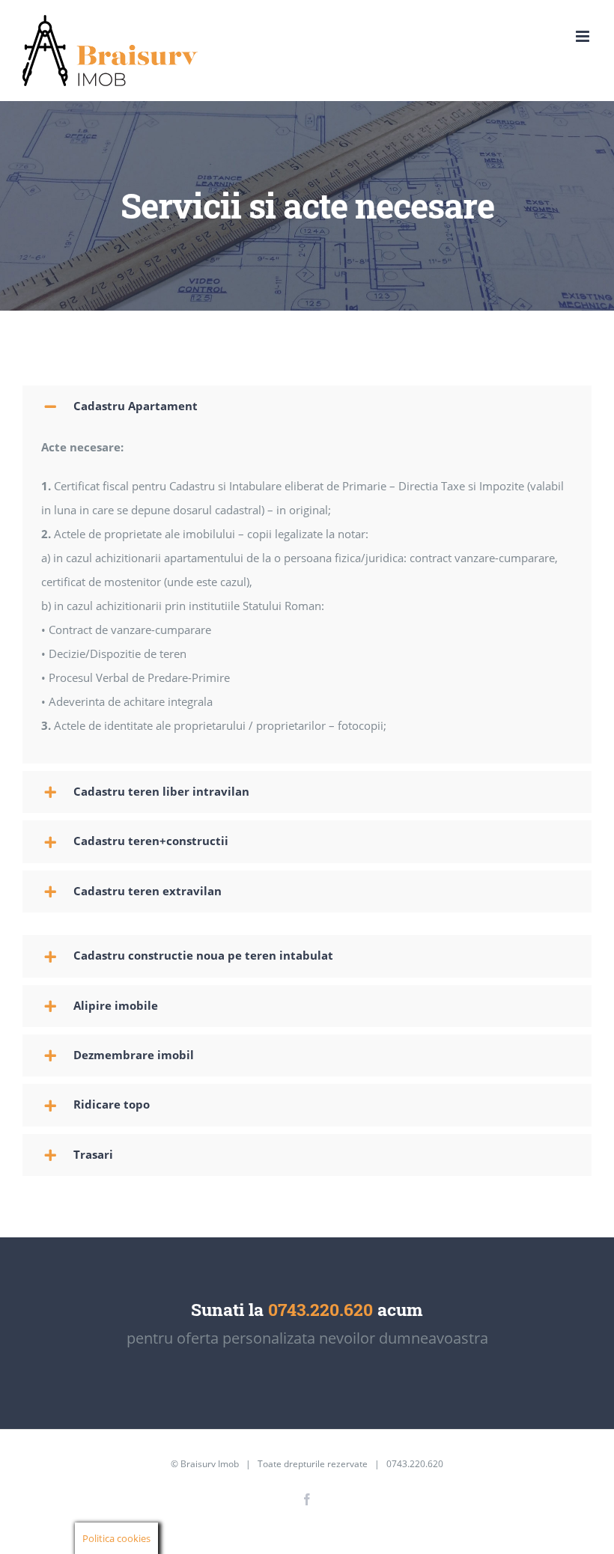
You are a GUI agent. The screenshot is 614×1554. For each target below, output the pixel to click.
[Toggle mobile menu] (584, 36)
